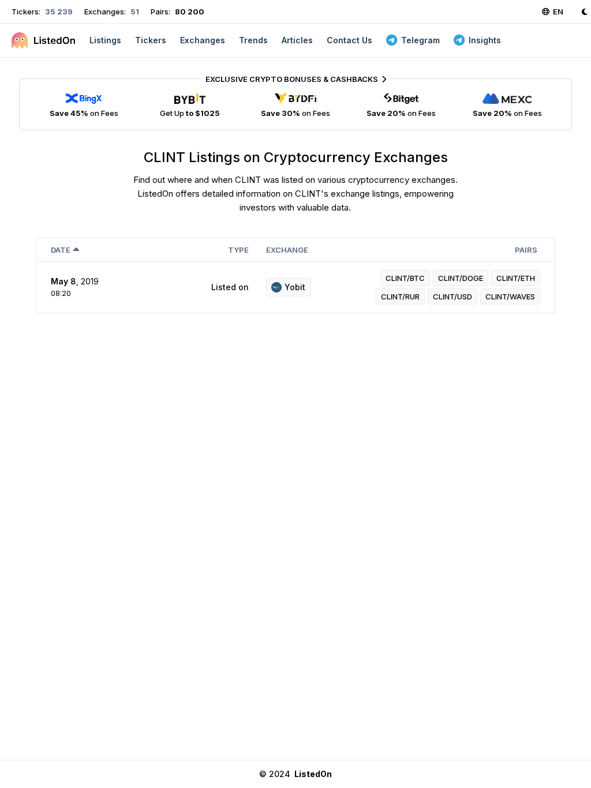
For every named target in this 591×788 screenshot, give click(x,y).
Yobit (295, 287)
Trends (253, 40)
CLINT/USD (452, 296)
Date (60, 249)
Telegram (420, 40)
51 (134, 11)
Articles (297, 40)
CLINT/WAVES (510, 296)
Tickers (150, 40)
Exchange (287, 249)
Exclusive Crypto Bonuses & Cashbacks (291, 79)
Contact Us (349, 40)
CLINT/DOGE (460, 278)
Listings (105, 40)
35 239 (58, 11)
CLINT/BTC (405, 278)
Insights (485, 40)
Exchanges (202, 40)
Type (238, 249)
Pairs (526, 249)
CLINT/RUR (400, 296)
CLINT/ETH (515, 278)
